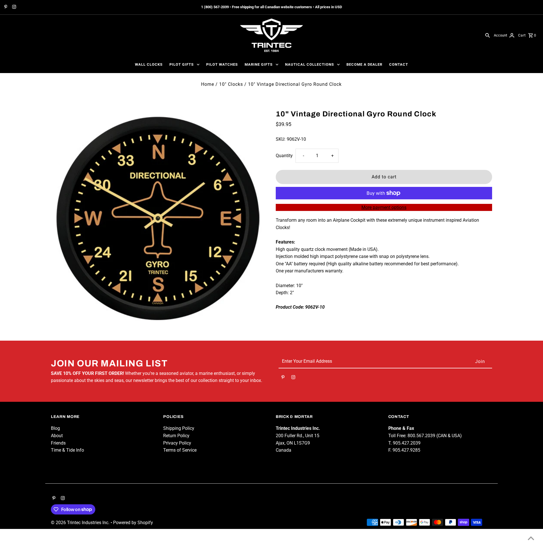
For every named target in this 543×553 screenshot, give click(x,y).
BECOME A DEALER (364, 64)
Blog (55, 428)
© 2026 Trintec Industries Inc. (81, 522)
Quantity (284, 155)
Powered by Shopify (133, 522)
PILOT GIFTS (181, 64)
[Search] (487, 35)
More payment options (383, 207)
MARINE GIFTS (259, 64)
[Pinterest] (5, 7)
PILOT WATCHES (222, 64)
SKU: (280, 139)
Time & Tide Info (67, 450)
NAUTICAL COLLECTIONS (309, 64)
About (57, 435)
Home (207, 84)
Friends (58, 443)
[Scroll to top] (531, 538)
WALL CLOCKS (149, 64)
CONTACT (398, 64)
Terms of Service (180, 450)
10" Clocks (231, 84)
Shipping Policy (178, 428)
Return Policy (176, 435)
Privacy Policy (177, 443)
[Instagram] (13, 7)
